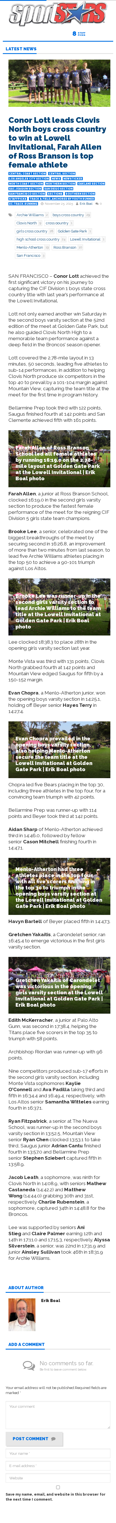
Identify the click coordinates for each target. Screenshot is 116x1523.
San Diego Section (58, 188)
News (56, 178)
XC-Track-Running (23, 204)
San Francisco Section (27, 193)
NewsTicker (72, 178)
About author (26, 1288)
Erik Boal (86, 204)
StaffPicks (17, 198)
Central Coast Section (27, 173)
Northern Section (60, 183)
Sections (55, 193)
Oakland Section (91, 183)
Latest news (21, 49)
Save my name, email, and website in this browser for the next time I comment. (56, 1496)
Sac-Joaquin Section (25, 188)
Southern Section (80, 193)
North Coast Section (26, 183)
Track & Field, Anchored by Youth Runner (62, 198)
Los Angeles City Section (29, 178)
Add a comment (26, 1345)
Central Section (62, 173)
